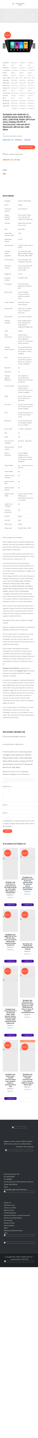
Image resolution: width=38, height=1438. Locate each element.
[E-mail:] (28, 180)
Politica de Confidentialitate (13, 1218)
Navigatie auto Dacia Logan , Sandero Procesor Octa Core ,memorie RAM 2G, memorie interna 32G (27, 1080)
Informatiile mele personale (24, 1147)
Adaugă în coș (26, 147)
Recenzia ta (7, 786)
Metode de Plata (9, 1223)
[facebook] (4, 1169)
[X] (12, 180)
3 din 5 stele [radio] (19, 779)
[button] (19, 170)
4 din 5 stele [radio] (25, 779)
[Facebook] (4, 180)
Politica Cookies (9, 1225)
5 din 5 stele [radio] (32, 779)
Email (5, 813)
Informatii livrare (9, 1205)
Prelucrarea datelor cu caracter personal (17, 1215)
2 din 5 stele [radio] (12, 779)
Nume (5, 805)
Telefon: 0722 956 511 (10, 1184)
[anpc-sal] (19, 1235)
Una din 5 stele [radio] (5, 780)
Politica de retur (9, 1210)
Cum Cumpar (8, 1220)
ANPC (5, 1233)
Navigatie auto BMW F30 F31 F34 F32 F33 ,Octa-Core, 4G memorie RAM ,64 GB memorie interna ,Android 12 (10, 940)
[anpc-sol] (19, 1242)
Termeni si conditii (10, 1208)
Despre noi (7, 1202)
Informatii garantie (10, 1213)
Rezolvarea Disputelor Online (13, 1230)
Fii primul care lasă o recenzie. (12, 136)
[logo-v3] (19, 3)
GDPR (5, 1228)
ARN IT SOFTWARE (23, 1259)
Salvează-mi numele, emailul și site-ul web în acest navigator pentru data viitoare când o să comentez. (19, 823)
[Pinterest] (20, 180)
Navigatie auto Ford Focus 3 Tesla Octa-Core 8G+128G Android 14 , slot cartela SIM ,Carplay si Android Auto (10, 887)
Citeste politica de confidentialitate (19, 1144)
